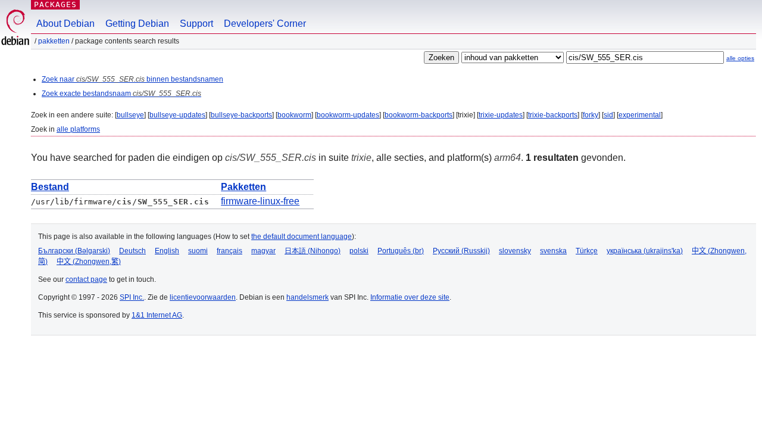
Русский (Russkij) (461, 251)
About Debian (65, 23)
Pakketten (54, 41)
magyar (263, 251)
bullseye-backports (241, 115)
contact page (86, 279)
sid (608, 115)
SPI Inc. (132, 297)
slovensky (515, 251)
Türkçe (587, 251)
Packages (55, 4)
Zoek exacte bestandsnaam (121, 93)
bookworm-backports (418, 115)
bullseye (130, 115)
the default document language (301, 236)
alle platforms (78, 129)
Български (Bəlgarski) (74, 251)
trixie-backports (552, 115)
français (229, 251)
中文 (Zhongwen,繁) (89, 261)
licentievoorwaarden (203, 297)
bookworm (294, 115)
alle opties (740, 58)
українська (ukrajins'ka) (645, 251)
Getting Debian (137, 23)
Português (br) (400, 251)
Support (196, 23)
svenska (553, 251)
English (167, 251)
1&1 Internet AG (157, 315)
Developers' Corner (265, 23)
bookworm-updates (348, 115)
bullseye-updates (177, 115)
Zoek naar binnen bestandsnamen (132, 79)
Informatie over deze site (409, 297)
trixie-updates (501, 115)
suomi (198, 251)
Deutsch (132, 251)
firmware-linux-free (260, 201)
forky (590, 115)
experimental (640, 115)
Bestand (50, 187)
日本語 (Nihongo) (313, 251)
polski (358, 251)
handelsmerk (307, 297)
